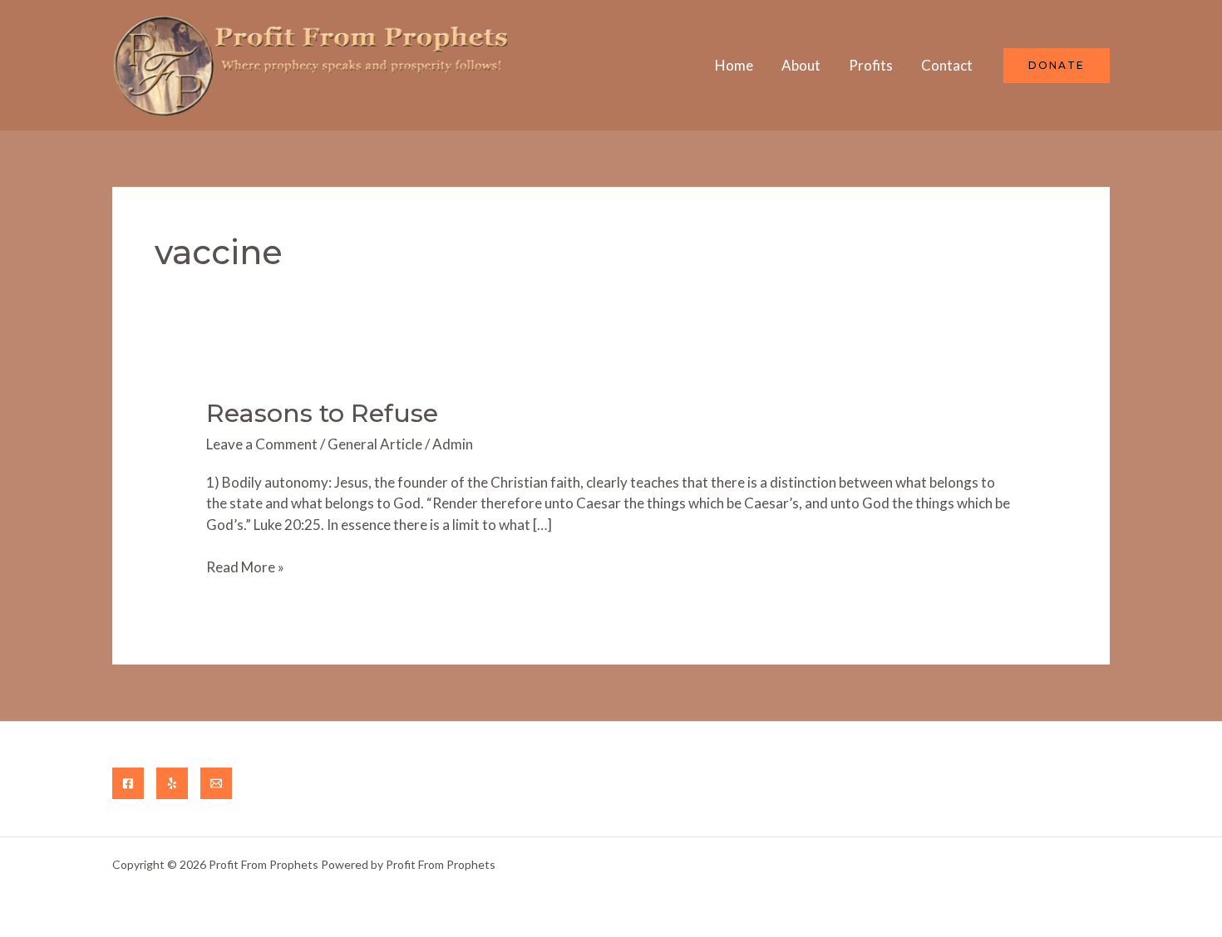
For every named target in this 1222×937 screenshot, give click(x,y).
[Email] (216, 783)
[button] (1056, 65)
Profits (871, 65)
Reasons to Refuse (322, 413)
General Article (375, 444)
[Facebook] (128, 783)
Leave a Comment (262, 444)
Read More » (245, 567)
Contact (947, 65)
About (800, 65)
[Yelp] (172, 783)
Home (734, 65)
